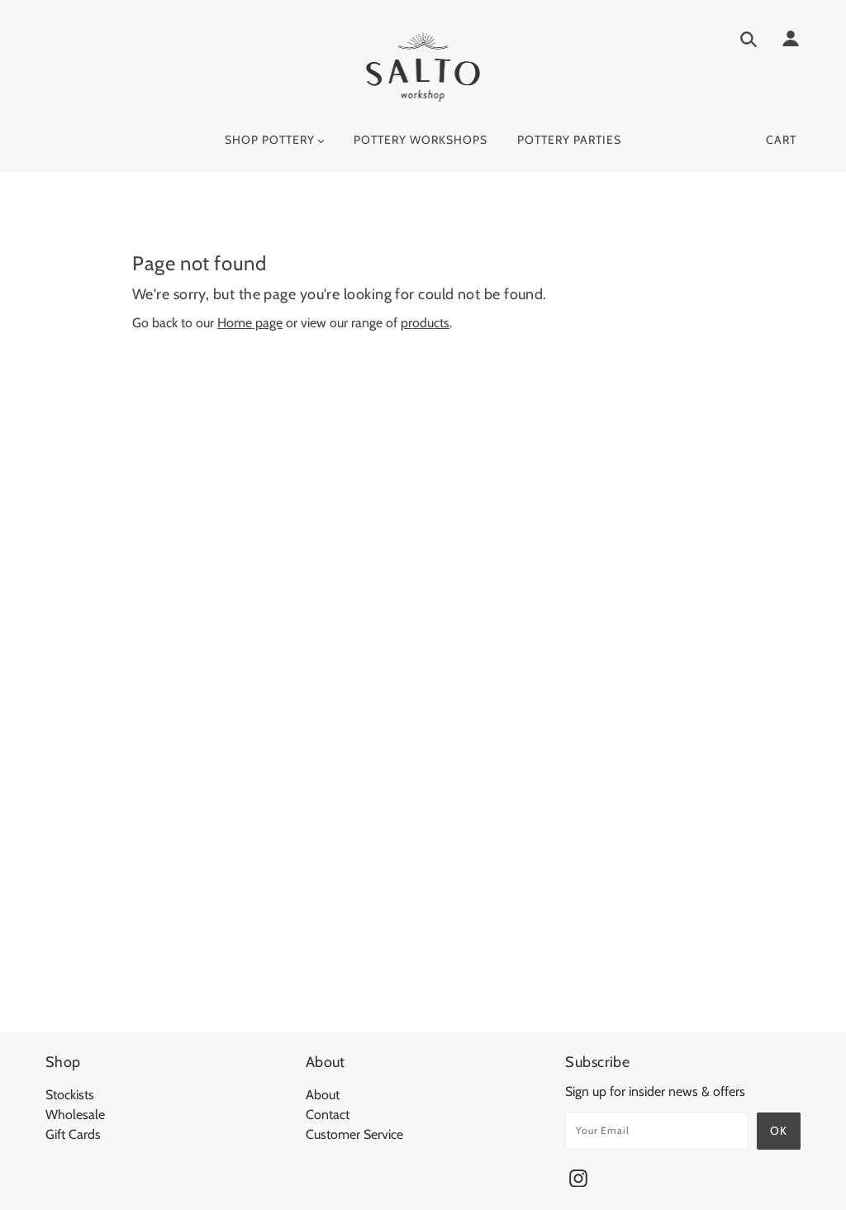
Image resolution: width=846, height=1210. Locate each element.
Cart (781, 139)
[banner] (423, 66)
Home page (250, 323)
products (425, 323)
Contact (327, 1114)
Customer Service (354, 1134)
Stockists (69, 1095)
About (323, 1095)
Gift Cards (73, 1134)
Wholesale (75, 1114)
